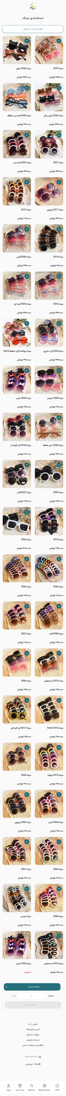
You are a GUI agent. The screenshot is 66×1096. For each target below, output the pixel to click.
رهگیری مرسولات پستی (32, 1045)
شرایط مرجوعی (33, 1040)
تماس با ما (33, 1024)
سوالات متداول (33, 1034)
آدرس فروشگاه (33, 1029)
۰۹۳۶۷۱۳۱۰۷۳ (31, 1057)
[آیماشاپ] (33, 6)
